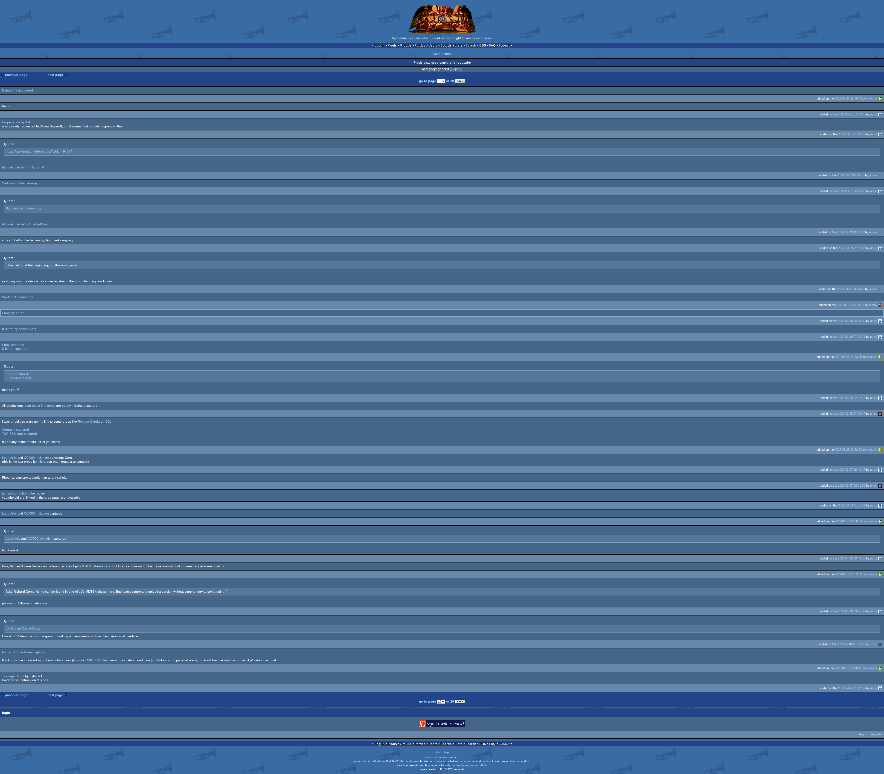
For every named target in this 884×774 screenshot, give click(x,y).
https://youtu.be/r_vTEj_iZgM (23, 167)
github (483, 765)
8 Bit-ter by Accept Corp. (20, 329)
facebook (488, 761)
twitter (471, 761)
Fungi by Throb (13, 313)
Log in (380, 45)
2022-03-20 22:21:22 (851, 398)
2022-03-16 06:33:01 (850, 305)
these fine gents (43, 405)
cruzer (873, 644)
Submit (504, 45)
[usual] (880, 114)
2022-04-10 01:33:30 (848, 574)
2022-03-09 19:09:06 (850, 232)
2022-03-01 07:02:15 (851, 114)
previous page (16, 75)
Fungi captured (13, 345)
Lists (458, 45)
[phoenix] (880, 98)
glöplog (456, 69)
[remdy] (880, 305)
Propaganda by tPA (16, 122)
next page (55, 75)
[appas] (880, 175)
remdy (873, 305)
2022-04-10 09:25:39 (851, 611)
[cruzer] (880, 644)
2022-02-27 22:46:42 (848, 98)
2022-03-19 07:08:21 (851, 336)
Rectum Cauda (89, 421)
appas (873, 175)
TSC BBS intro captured (19, 434)
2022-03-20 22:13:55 (848, 357)
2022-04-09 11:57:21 (851, 505)
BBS (482, 45)
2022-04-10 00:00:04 (848, 521)
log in (863, 734)
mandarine (484, 38)
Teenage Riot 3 (13, 676)
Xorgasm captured (15, 429)
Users (432, 45)
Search (470, 45)
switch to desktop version (442, 757)
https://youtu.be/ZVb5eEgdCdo (24, 224)
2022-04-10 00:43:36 (851, 558)
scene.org (440, 761)
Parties (420, 45)
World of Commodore (17, 297)
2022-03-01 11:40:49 (851, 134)
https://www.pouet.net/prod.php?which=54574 (39, 151)
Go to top (442, 752)
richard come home (16, 493)
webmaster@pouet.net (459, 765)
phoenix (872, 98)
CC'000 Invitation (36, 457)
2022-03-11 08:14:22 (850, 289)
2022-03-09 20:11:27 (851, 248)
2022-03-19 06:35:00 (851, 321)
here (107, 566)
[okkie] (880, 413)
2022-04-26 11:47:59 (851, 688)
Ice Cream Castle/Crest (23, 628)
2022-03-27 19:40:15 (851, 469)
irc (528, 761)
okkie (873, 413)
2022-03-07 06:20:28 (851, 191)
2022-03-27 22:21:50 (851, 485)
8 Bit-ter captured (14, 348)
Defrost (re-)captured (17, 90)
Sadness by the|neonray (20, 183)
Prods (392, 45)
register (876, 734)
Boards (446, 45)
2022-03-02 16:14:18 (850, 175)
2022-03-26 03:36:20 (848, 449)
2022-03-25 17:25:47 (851, 413)
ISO (107, 421)
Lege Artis (9, 457)
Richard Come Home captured (24, 652)
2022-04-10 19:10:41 (848, 668)
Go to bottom (442, 54)
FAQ (492, 45)
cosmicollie (420, 38)
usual (873, 114)
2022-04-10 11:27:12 (850, 644)
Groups (406, 45)
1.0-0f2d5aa (377, 761)
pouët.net (360, 761)
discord (515, 761)
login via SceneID (449, 724)
